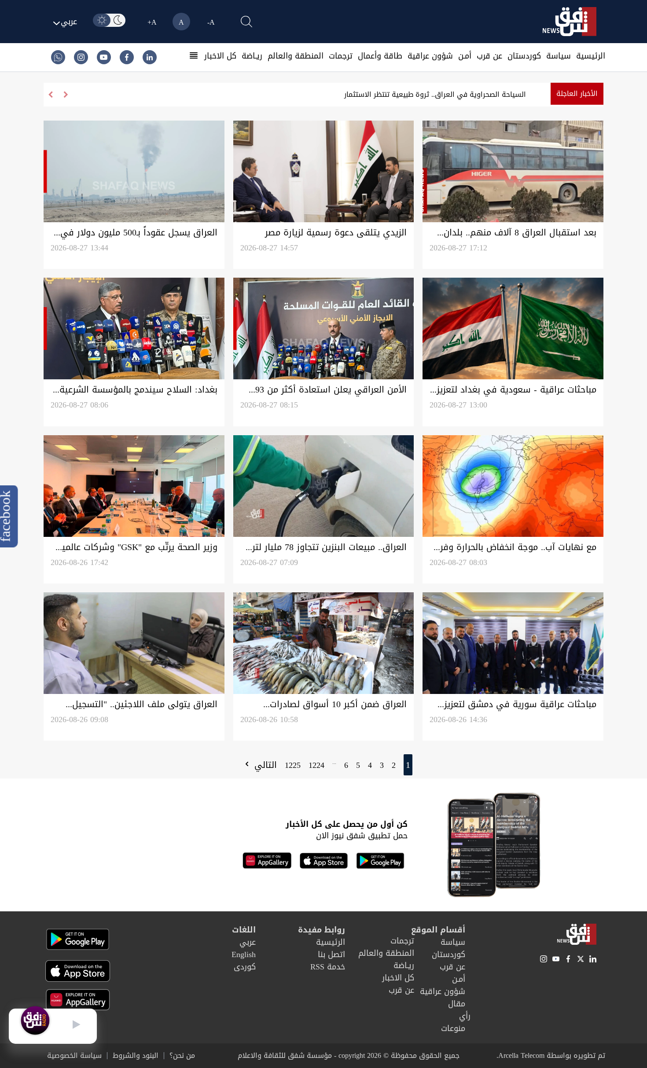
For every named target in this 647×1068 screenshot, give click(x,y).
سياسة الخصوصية (74, 1055)
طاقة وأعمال (380, 55)
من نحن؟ (182, 1055)
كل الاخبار (220, 55)
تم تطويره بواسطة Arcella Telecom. (550, 1055)
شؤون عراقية (430, 55)
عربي (247, 942)
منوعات (453, 1028)
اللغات (244, 929)
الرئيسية (590, 55)
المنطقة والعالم (296, 55)
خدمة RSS (327, 966)
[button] (50, 94)
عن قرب (489, 55)
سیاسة (558, 55)
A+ (152, 22)
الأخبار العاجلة (577, 93)
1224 (316, 765)
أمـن (464, 55)
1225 (293, 765)
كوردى (245, 966)
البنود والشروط (135, 1055)
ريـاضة (252, 55)
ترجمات (341, 55)
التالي (264, 764)
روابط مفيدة (321, 929)
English (244, 954)
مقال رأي (459, 1010)
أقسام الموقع (438, 929)
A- (211, 22)
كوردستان (524, 55)
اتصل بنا (331, 954)
